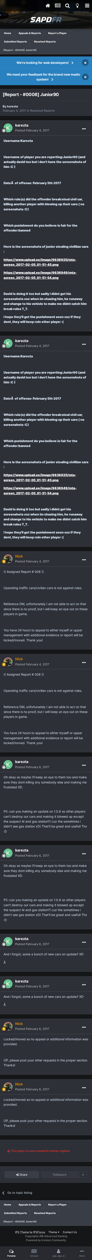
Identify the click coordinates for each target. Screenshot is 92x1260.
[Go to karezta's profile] (8, 127)
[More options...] (83, 129)
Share (23, 1174)
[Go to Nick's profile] (8, 558)
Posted (32, 130)
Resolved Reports (42, 110)
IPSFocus (39, 1232)
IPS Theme (22, 1232)
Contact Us (70, 1232)
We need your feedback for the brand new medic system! (43, 76)
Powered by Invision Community (46, 1240)
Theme (53, 1232)
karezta (12, 106)
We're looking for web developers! (43, 62)
